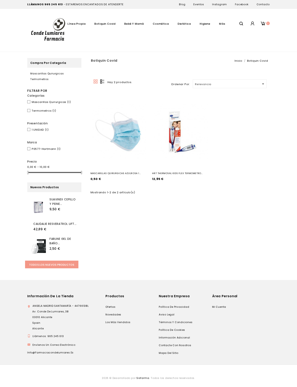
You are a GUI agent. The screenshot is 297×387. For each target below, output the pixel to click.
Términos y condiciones (176, 322)
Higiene (205, 24)
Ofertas (110, 307)
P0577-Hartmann (46, 149)
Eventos (198, 4)
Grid (96, 81)
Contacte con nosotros (175, 345)
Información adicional (174, 337)
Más (222, 24)
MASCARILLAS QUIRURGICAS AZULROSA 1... (116, 173)
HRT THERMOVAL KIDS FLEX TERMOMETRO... (177, 173)
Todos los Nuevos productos (51, 265)
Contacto (263, 4)
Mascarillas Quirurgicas (47, 73)
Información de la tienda (50, 296)
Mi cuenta (219, 307)
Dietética (184, 24)
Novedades (113, 314)
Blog (182, 4)
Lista (102, 81)
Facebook (241, 4)
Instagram (219, 4)
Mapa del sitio (168, 353)
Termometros (39, 79)
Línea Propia (76, 24)
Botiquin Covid (104, 24)
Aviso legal (167, 314)
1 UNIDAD (40, 130)
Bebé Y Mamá (134, 24)
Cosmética (161, 24)
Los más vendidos (118, 322)
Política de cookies (172, 330)
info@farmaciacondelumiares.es (50, 352)
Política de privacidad (174, 307)
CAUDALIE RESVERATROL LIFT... (55, 224)
